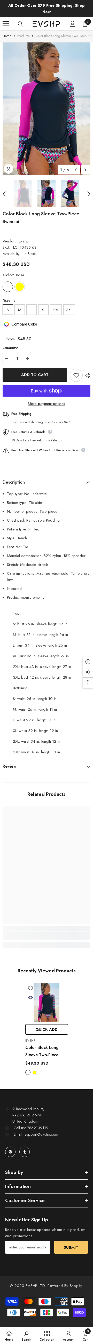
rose (27, 1072)
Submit (71, 1247)
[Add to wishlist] (76, 375)
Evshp (24, 241)
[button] (75, 169)
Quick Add (46, 1029)
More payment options (46, 404)
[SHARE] (86, 375)
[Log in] (72, 24)
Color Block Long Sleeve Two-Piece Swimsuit (42, 1052)
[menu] (6, 24)
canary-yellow (34, 1072)
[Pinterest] (10, 1152)
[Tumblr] (24, 1152)
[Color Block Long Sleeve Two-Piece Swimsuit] (46, 1002)
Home (7, 35)
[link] (46, 936)
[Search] (20, 24)
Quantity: (10, 348)
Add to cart (35, 375)
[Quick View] (30, 997)
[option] (46, 108)
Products (23, 35)
